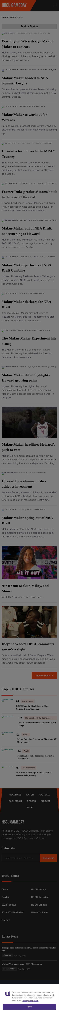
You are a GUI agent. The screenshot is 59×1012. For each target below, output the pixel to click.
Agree (29, 1006)
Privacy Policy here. (30, 1001)
